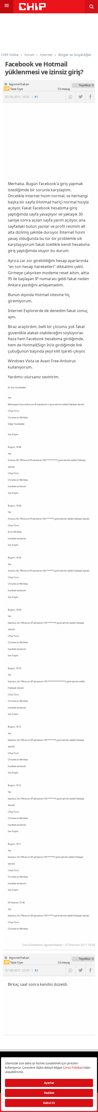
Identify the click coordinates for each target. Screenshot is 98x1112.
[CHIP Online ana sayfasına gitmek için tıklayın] (32, 9)
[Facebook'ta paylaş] (90, 96)
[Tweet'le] (80, 96)
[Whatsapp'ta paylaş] (71, 96)
